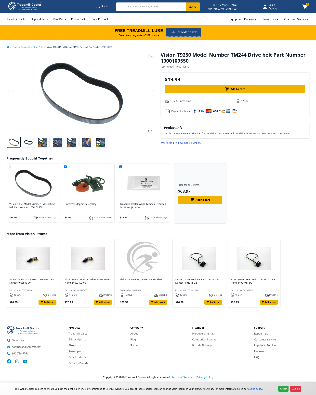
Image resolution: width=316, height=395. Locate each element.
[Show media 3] (42, 142)
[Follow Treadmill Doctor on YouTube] (25, 361)
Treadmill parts (77, 333)
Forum (134, 345)
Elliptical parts (77, 339)
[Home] (8, 47)
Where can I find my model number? (181, 142)
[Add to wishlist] (150, 57)
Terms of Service (182, 377)
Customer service (265, 339)
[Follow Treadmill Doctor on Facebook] (9, 361)
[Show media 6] (86, 142)
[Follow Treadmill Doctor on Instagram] (17, 361)
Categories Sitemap (204, 339)
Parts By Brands (78, 363)
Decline (295, 388)
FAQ (256, 357)
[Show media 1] (13, 142)
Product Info (173, 128)
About (134, 333)
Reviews (259, 351)
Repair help (261, 333)
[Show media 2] (28, 142)
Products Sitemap (203, 333)
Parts (15, 47)
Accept (283, 388)
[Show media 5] (71, 142)
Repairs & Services (265, 345)
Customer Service (295, 19)
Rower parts (76, 351)
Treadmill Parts (16, 19)
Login (272, 4)
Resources (269, 19)
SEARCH (193, 6)
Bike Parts (59, 19)
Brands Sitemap (202, 345)
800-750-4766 (225, 5)
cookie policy (255, 388)
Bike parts (74, 345)
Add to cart (237, 89)
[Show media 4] (57, 142)
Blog (133, 339)
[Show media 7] (100, 142)
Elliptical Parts (39, 19)
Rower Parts (78, 19)
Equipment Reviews (242, 19)
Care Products (100, 19)
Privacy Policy (204, 377)
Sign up (273, 8)
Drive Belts (38, 47)
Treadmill (25, 47)
